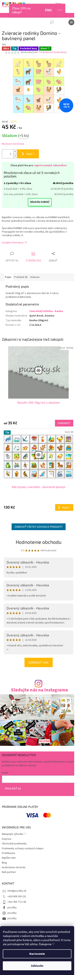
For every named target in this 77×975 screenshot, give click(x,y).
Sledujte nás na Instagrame (39, 690)
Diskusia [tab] (34, 277)
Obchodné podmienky (14, 844)
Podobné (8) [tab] (21, 277)
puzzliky (12, 907)
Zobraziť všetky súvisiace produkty (39, 526)
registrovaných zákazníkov (50, 165)
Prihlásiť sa (13, 788)
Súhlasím (37, 966)
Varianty (64, 423)
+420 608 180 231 (16, 896)
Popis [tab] (8, 277)
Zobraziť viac (38, 662)
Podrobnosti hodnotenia (53, 52)
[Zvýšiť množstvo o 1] (15, 152)
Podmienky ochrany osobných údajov (23, 848)
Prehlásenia (8, 853)
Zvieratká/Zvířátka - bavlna (46, 311)
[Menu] (71, 22)
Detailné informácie (13, 243)
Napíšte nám (9, 858)
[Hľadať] (52, 22)
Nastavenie (37, 954)
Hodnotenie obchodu (38, 542)
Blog (4, 863)
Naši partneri (9, 872)
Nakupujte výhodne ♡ (14, 834)
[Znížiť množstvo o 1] (15, 156)
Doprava (6, 839)
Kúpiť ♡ (30, 153)
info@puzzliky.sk (16, 891)
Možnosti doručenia (13, 144)
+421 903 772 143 (16, 902)
